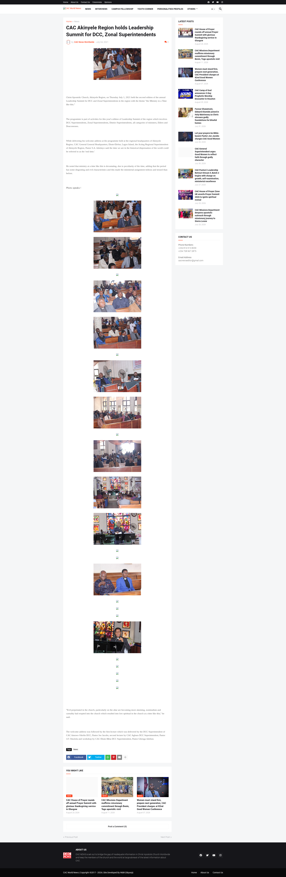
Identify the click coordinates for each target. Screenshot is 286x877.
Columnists (97, 2)
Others (191, 9)
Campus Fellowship (122, 9)
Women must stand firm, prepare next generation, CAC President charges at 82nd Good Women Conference (151, 805)
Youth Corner (145, 9)
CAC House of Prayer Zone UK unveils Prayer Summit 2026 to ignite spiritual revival (207, 195)
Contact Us (85, 2)
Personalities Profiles (170, 9)
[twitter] (213, 2)
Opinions (108, 2)
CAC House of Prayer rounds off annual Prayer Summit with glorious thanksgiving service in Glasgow (81, 805)
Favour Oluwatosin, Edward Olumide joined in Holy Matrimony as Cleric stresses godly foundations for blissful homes (207, 116)
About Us (74, 2)
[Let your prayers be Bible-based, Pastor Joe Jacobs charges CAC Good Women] (185, 136)
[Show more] (125, 757)
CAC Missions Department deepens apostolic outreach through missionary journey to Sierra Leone (207, 215)
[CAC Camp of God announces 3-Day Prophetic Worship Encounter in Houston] (185, 94)
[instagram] (222, 2)
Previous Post (71, 837)
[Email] (119, 757)
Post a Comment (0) (117, 826)
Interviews (101, 9)
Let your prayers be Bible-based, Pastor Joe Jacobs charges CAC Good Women (207, 136)
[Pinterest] (113, 757)
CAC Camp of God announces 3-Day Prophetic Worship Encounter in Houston (205, 94)
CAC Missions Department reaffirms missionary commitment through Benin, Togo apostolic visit (115, 805)
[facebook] (208, 2)
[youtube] (218, 2)
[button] (213, 9)
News (88, 9)
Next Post (165, 837)
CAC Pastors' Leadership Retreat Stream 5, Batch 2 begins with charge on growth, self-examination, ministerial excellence (207, 176)
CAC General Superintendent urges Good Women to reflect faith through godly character (206, 154)
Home (65, 2)
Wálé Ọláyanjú (126, 872)
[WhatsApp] (107, 757)
